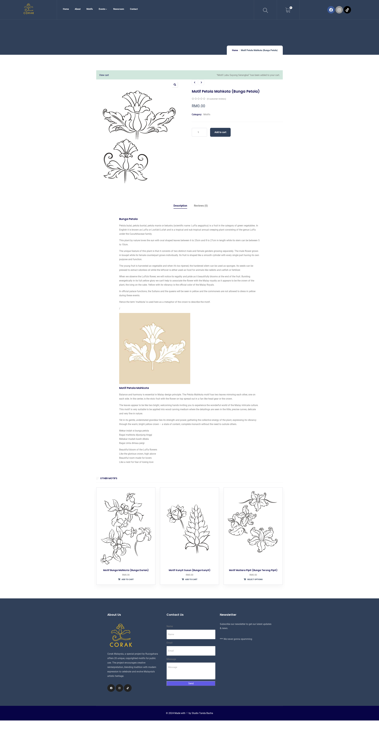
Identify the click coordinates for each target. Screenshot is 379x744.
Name (170, 626)
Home (235, 50)
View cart (104, 75)
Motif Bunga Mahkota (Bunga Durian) (126, 570)
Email (169, 642)
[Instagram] (339, 9)
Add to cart (220, 132)
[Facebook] (331, 9)
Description (180, 205)
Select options (255, 579)
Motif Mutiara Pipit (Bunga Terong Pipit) (253, 570)
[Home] (28, 9)
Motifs (206, 114)
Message (171, 659)
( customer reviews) (216, 99)
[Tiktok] (347, 9)
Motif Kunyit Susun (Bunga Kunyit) (189, 570)
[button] (175, 84)
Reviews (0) (201, 205)
